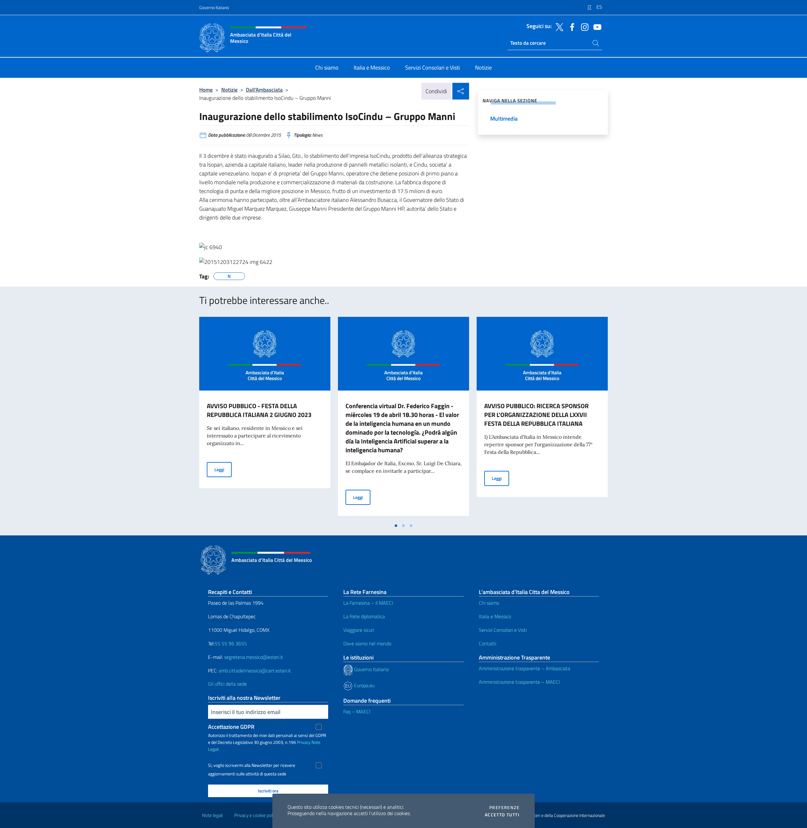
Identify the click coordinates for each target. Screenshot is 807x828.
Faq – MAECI (356, 711)
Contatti (487, 643)
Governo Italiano (214, 7)
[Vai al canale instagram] (583, 26)
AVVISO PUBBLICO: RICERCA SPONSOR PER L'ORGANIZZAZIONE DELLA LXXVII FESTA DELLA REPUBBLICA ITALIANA (536, 414)
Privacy (304, 742)
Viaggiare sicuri (358, 630)
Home (206, 90)
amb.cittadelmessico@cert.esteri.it (255, 670)
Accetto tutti (502, 815)
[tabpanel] (264, 418)
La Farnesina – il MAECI (368, 603)
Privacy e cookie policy (256, 815)
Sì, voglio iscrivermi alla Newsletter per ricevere (251, 765)
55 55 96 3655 (231, 643)
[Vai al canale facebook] (570, 26)
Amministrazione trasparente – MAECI (519, 682)
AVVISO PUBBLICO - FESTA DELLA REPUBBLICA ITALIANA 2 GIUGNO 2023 (259, 410)
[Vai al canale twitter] (558, 26)
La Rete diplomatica (364, 616)
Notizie (229, 90)
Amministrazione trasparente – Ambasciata (524, 668)
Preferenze (504, 807)
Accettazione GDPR (231, 726)
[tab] (396, 525)
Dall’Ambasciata (264, 90)
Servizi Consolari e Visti (503, 630)
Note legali (212, 815)
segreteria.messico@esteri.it (253, 657)
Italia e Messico (495, 616)
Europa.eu (363, 685)
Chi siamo (489, 603)
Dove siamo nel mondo (367, 643)
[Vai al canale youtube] (595, 26)
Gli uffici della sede (227, 684)
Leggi (223, 469)
